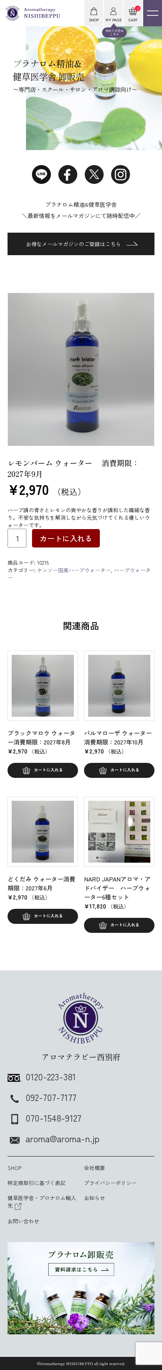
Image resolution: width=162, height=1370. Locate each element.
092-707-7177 (51, 1097)
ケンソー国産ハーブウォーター (74, 570)
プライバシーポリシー (110, 1183)
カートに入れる (66, 538)
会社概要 (94, 1167)
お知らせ (94, 1198)
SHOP (14, 1167)
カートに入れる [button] (48, 770)
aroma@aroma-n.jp (62, 1138)
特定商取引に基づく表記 (37, 1183)
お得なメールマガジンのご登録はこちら (73, 244)
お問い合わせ (23, 1221)
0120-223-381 (51, 1076)
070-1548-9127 (53, 1117)
